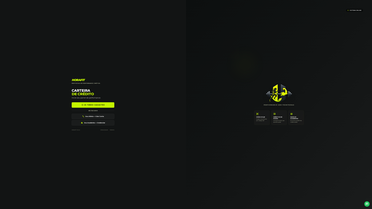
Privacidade (104, 130)
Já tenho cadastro (93, 105)
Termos (112, 130)
